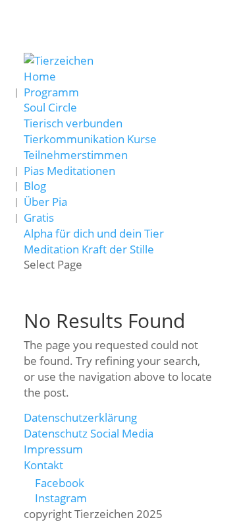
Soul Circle (50, 107)
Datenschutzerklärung (80, 417)
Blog (35, 185)
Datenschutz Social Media (88, 433)
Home (40, 76)
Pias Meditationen (69, 170)
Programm (51, 92)
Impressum (53, 449)
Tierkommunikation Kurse (90, 139)
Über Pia (45, 201)
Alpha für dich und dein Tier (94, 233)
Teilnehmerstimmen (76, 154)
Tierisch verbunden (73, 123)
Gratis (39, 217)
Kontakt (43, 465)
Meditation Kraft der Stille (89, 249)
